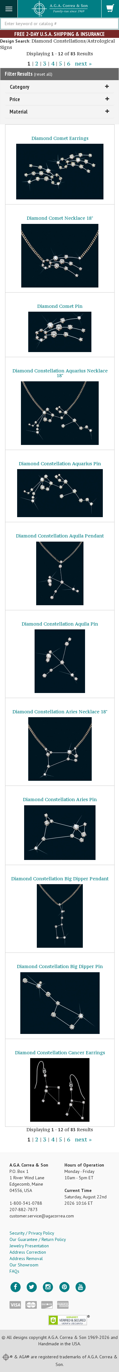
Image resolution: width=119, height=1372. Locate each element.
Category (19, 87)
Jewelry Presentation (29, 1246)
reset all (43, 74)
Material (19, 111)
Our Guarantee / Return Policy (38, 1239)
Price (15, 99)
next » (83, 63)
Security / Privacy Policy (32, 1233)
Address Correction (28, 1252)
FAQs (14, 1271)
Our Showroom (24, 1265)
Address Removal (26, 1258)
